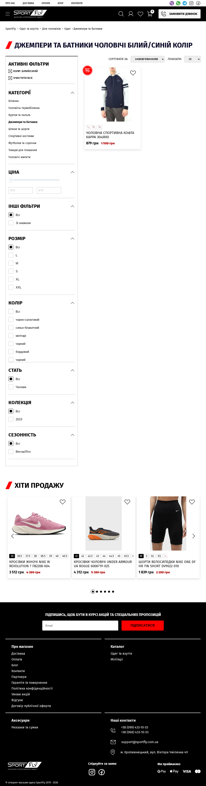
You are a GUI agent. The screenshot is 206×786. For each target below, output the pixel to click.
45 (118, 556)
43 (97, 556)
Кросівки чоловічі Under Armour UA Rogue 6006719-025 (103, 564)
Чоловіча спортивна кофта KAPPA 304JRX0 (110, 135)
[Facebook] (198, 3)
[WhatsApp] (178, 3)
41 (76, 556)
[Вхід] (131, 14)
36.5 (19, 556)
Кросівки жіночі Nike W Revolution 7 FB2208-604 (29, 564)
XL (152, 556)
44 (104, 556)
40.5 (64, 556)
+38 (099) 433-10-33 (134, 727)
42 (82, 556)
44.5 (111, 556)
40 (57, 556)
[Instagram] (191, 3)
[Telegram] (184, 3)
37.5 (28, 556)
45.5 (126, 556)
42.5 (90, 556)
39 (50, 556)
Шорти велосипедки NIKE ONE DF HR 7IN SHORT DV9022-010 (167, 564)
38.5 (42, 556)
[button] (193, 536)
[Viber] (172, 3)
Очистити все (23, 78)
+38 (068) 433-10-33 (134, 732)
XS (159, 556)
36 (12, 556)
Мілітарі (117, 659)
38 (35, 556)
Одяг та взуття (121, 653)
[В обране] (134, 74)
